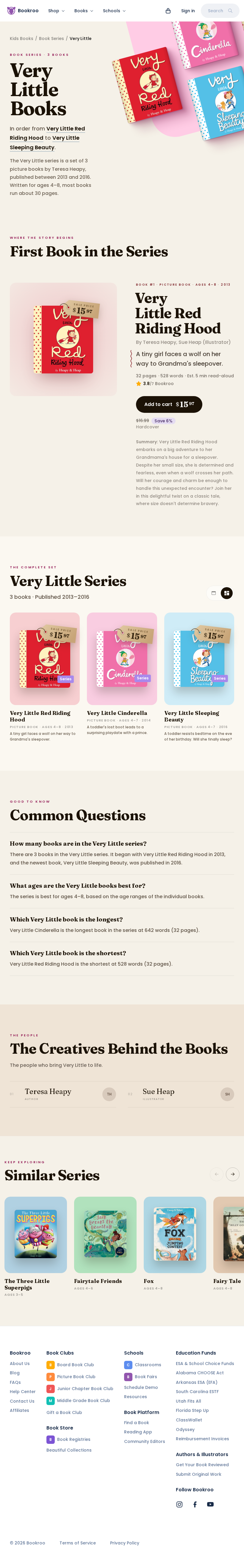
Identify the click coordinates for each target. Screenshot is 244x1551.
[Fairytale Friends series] (105, 1235)
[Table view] (214, 593)
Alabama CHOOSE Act (200, 1373)
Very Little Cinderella (117, 713)
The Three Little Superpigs (27, 1284)
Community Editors (144, 1441)
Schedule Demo (141, 1387)
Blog (15, 1373)
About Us (20, 1364)
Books (81, 11)
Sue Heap (190, 342)
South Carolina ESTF (197, 1392)
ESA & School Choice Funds (205, 1364)
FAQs (15, 1382)
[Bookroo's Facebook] (195, 1504)
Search (215, 11)
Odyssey (185, 1429)
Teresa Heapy (159, 342)
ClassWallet (189, 1420)
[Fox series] (175, 1235)
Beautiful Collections (69, 1450)
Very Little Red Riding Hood (178, 313)
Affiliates (19, 1410)
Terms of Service (78, 1543)
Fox (149, 1281)
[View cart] (168, 11)
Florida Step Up (192, 1410)
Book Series (51, 38)
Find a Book (136, 1423)
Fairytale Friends (98, 1281)
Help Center (23, 1392)
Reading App (138, 1432)
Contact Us (22, 1401)
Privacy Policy (124, 1543)
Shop (53, 11)
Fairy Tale (227, 1281)
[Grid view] (227, 593)
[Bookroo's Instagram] (179, 1504)
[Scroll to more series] (233, 1174)
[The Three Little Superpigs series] (35, 1235)
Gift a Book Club (64, 1412)
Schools (111, 11)
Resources (135, 1397)
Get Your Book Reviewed (202, 1465)
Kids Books (21, 38)
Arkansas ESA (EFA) (197, 1382)
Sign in (188, 11)
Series (65, 678)
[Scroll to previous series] (216, 1174)
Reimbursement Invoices (202, 1439)
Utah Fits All (188, 1401)
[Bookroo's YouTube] (210, 1504)
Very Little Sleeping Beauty (191, 716)
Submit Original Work (198, 1474)
